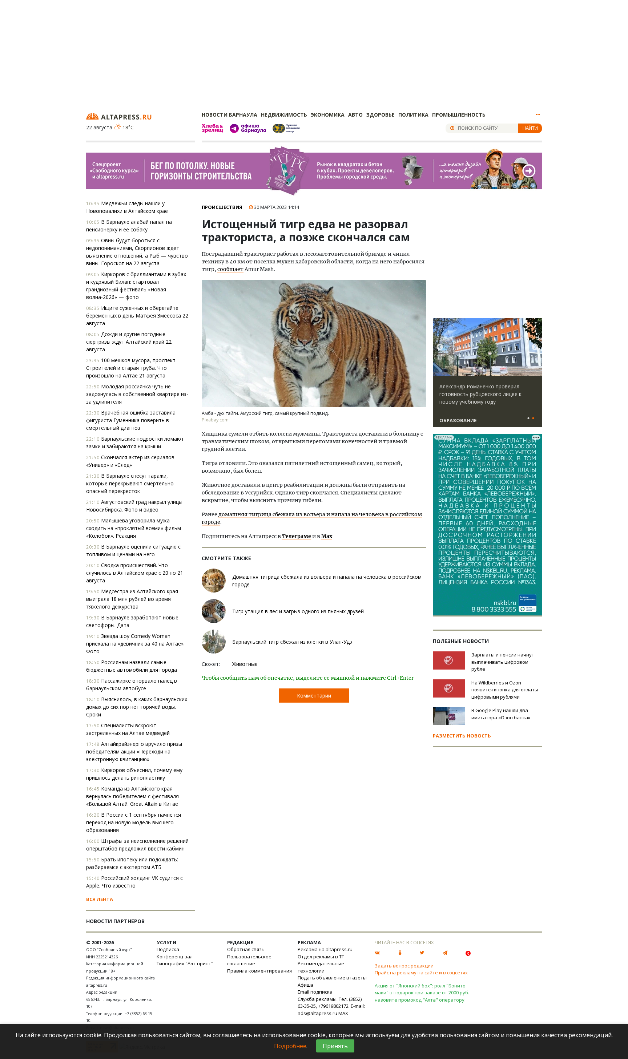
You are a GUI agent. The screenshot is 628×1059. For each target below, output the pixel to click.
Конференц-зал (175, 956)
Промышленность (459, 114)
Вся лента (99, 899)
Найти (530, 128)
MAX (343, 1013)
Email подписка (315, 992)
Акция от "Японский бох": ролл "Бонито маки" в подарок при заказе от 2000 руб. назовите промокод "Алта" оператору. (422, 992)
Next (535, 347)
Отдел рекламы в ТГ (321, 956)
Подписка (168, 949)
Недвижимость (284, 114)
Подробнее (290, 1046)
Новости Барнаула (229, 114)
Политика (413, 114)
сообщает (230, 269)
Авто (355, 114)
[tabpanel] (487, 376)
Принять (335, 1046)
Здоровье (380, 114)
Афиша (306, 985)
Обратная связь (246, 949)
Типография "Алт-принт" (185, 963)
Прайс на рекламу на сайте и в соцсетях (421, 972)
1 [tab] (528, 418)
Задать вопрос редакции (404, 965)
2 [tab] (533, 418)
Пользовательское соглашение (249, 960)
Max (326, 536)
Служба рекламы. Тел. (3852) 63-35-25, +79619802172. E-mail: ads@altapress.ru (331, 1006)
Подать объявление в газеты (332, 977)
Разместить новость (462, 735)
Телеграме (296, 536)
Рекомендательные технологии (321, 967)
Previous (439, 347)
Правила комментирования (259, 970)
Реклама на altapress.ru (325, 949)
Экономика (328, 114)
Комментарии (314, 695)
